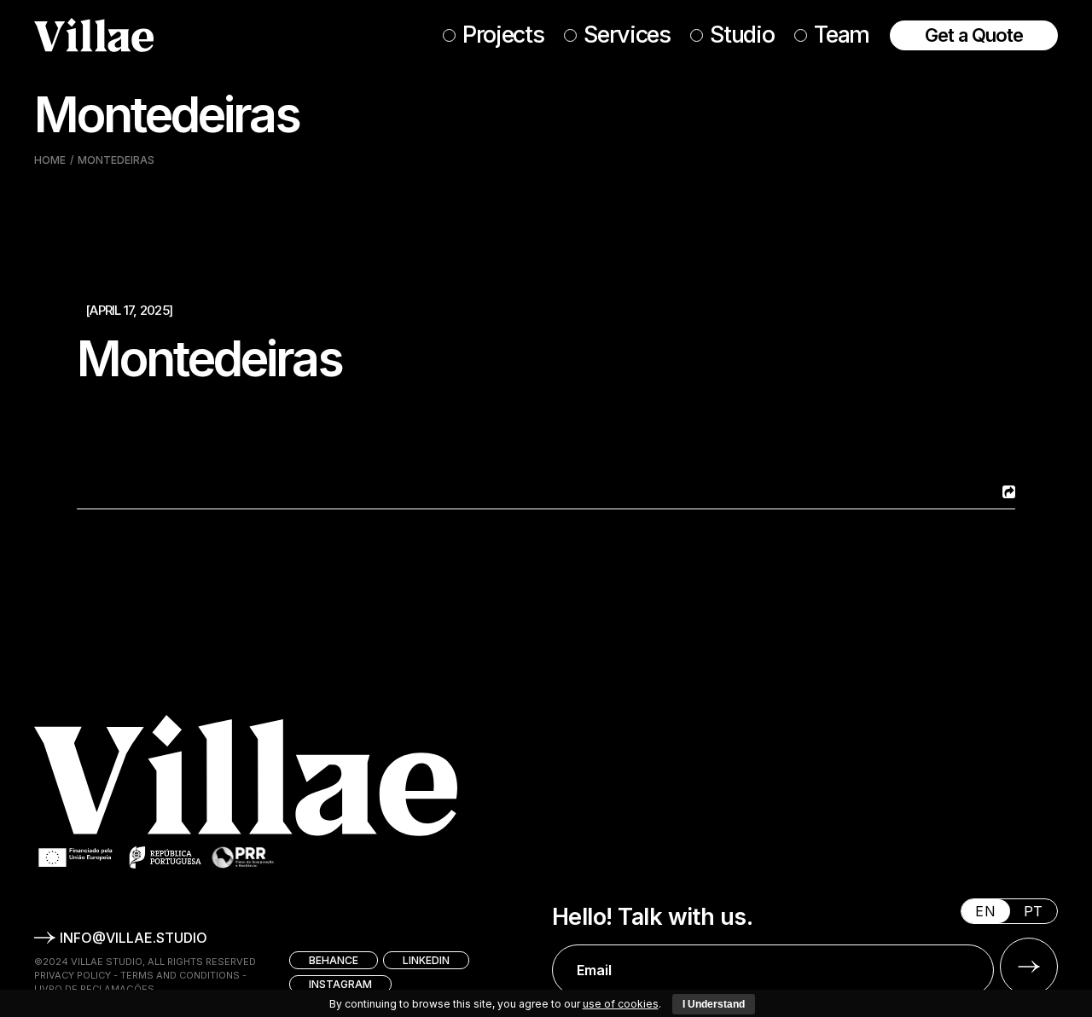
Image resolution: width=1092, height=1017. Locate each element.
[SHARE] (1006, 491)
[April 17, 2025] (128, 310)
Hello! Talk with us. (652, 917)
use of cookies (621, 1003)
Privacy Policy (72, 975)
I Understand (713, 1004)
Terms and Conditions (180, 975)
